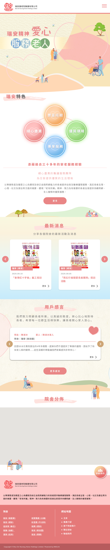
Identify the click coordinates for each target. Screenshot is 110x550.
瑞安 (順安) (8, 522)
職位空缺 (67, 529)
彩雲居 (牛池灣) (38, 522)
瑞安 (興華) (36, 534)
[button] (51, 445)
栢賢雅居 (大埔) (38, 518)
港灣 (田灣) (8, 534)
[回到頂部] (103, 491)
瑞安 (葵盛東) (9, 518)
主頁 (65, 518)
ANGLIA (57, 547)
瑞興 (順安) (36, 526)
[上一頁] (5, 259)
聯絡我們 (67, 533)
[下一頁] (104, 259)
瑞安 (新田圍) (37, 530)
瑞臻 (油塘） (9, 530)
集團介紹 (67, 522)
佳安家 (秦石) (9, 526)
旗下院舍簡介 (69, 525)
